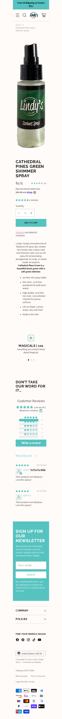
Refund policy (22, 676)
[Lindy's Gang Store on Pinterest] (23, 640)
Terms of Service (38, 676)
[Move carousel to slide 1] (28, 360)
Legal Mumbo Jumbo (25, 682)
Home (18, 25)
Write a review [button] (31, 443)
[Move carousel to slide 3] (33, 360)
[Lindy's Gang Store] (34, 15)
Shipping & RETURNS (25, 670)
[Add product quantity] (31, 213)
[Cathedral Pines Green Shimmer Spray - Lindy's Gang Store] (31, 94)
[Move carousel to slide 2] (31, 360)
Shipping (20, 232)
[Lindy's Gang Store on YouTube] (39, 640)
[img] (22, 465)
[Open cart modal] (43, 15)
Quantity (20, 206)
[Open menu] (17, 15)
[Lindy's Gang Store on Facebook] (17, 640)
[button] (22, 200)
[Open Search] (24, 15)
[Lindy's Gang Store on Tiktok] (34, 640)
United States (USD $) (31, 653)
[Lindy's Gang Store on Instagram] (28, 640)
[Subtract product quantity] (19, 213)
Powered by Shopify (32, 662)
